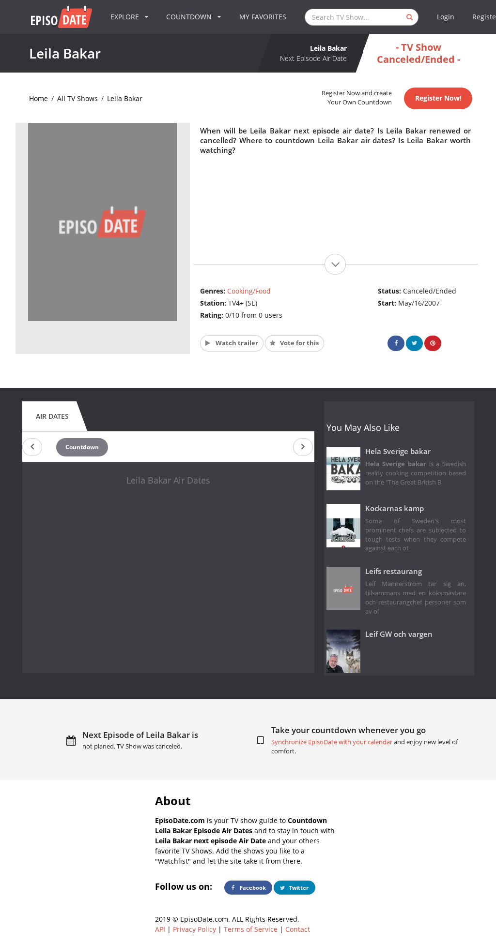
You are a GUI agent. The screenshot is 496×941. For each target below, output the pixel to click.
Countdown (82, 447)
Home (38, 98)
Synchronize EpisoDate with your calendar (331, 742)
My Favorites (262, 16)
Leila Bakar (124, 98)
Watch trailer (236, 343)
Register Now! (438, 98)
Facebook (252, 887)
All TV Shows (77, 98)
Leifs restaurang (393, 571)
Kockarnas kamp (394, 508)
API (160, 929)
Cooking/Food (249, 290)
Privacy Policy (194, 929)
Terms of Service (251, 929)
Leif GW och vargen (399, 634)
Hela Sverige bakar (398, 451)
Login (445, 16)
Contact (297, 929)
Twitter (298, 887)
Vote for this (299, 343)
